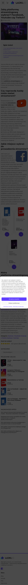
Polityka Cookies (7, 306)
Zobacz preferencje (14, 303)
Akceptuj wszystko (14, 299)
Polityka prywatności (18, 306)
